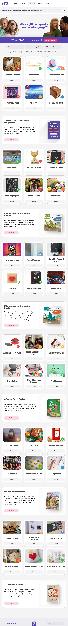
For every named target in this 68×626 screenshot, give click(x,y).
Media (55, 624)
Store (47, 3)
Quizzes (23, 3)
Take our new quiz (50, 40)
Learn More (39, 10)
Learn (16, 3)
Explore (11, 140)
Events (40, 3)
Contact (62, 624)
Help (49, 624)
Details (12, 80)
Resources (32, 3)
